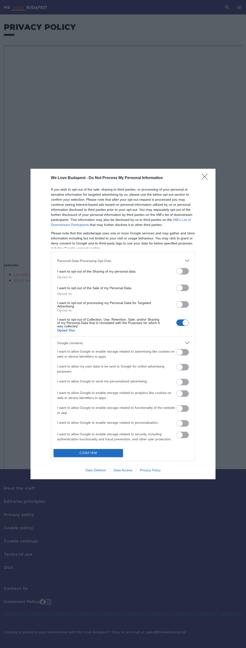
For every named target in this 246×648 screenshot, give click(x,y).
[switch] (182, 271)
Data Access (123, 470)
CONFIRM (88, 453)
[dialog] (123, 324)
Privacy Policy (150, 470)
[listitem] (123, 260)
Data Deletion (96, 470)
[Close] (206, 178)
